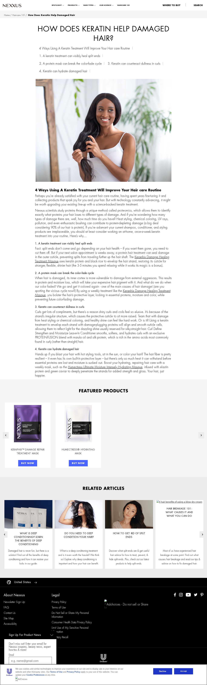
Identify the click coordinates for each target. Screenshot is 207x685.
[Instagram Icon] (181, 594)
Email (11, 654)
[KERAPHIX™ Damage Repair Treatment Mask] (28, 423)
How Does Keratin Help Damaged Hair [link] (51, 15)
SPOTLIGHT (57, 5)
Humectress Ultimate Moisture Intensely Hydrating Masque (105, 367)
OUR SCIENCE (105, 5)
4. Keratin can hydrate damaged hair (63, 71)
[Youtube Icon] (188, 594)
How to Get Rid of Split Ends (129, 535)
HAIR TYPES (88, 5)
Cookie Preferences (35, 675)
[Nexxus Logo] (12, 5)
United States (22, 582)
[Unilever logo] (103, 658)
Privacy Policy (73, 672)
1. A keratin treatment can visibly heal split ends (69, 56)
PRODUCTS (72, 5)
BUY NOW (27, 463)
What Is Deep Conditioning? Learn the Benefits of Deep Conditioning (28, 539)
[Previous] (6, 435)
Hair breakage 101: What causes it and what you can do (179, 512)
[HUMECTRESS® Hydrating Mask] (78, 423)
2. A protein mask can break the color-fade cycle (70, 64)
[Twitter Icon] (195, 594)
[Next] (201, 435)
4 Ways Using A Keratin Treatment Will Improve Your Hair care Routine (84, 48)
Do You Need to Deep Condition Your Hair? (79, 535)
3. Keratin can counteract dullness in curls (134, 64)
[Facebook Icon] (175, 594)
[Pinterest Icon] (201, 594)
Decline (162, 671)
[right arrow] (35, 582)
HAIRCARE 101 (123, 5)
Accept (183, 671)
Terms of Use (56, 672)
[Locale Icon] (9, 582)
